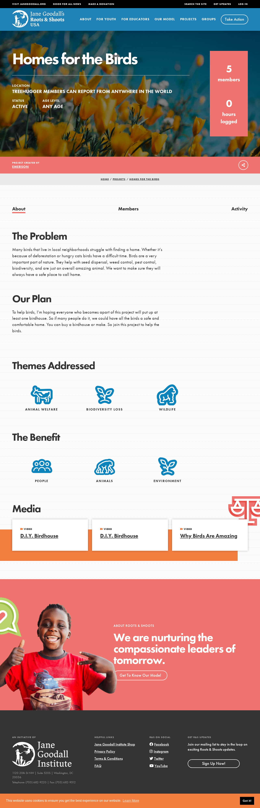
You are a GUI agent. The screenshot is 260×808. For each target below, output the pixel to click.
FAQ (97, 765)
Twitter (159, 758)
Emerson (20, 167)
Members (128, 209)
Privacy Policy (104, 751)
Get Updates (222, 4)
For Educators (135, 19)
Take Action (234, 19)
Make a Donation (101, 4)
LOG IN (243, 4)
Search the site (195, 4)
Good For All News (67, 4)
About (85, 19)
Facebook (161, 744)
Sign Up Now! (213, 763)
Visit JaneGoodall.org (29, 4)
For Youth (106, 19)
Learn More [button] (131, 800)
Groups (209, 19)
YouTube (161, 765)
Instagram (161, 751)
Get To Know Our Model (140, 675)
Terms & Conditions (108, 758)
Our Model (165, 19)
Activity (239, 209)
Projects (188, 19)
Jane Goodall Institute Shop (114, 744)
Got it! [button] (247, 800)
